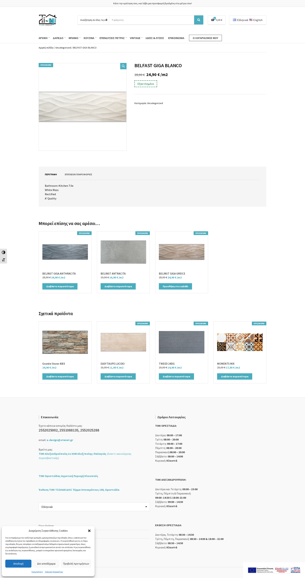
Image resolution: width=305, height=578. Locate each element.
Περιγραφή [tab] (51, 174)
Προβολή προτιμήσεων (76, 563)
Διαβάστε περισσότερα (60, 286)
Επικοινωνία (176, 38)
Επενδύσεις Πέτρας (112, 38)
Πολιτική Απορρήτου (54, 571)
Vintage (135, 38)
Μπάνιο (73, 38)
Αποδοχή (18, 563)
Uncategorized (63, 47)
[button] (89, 531)
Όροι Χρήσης (37, 571)
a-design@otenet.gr (60, 440)
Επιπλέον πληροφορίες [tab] (78, 174)
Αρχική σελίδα (46, 47)
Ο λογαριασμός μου (205, 38)
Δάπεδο (58, 38)
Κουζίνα (89, 38)
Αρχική (43, 38)
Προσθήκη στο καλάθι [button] (175, 286)
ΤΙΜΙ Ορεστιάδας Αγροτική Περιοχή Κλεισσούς (68, 476)
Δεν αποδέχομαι (46, 563)
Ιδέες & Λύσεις (155, 38)
